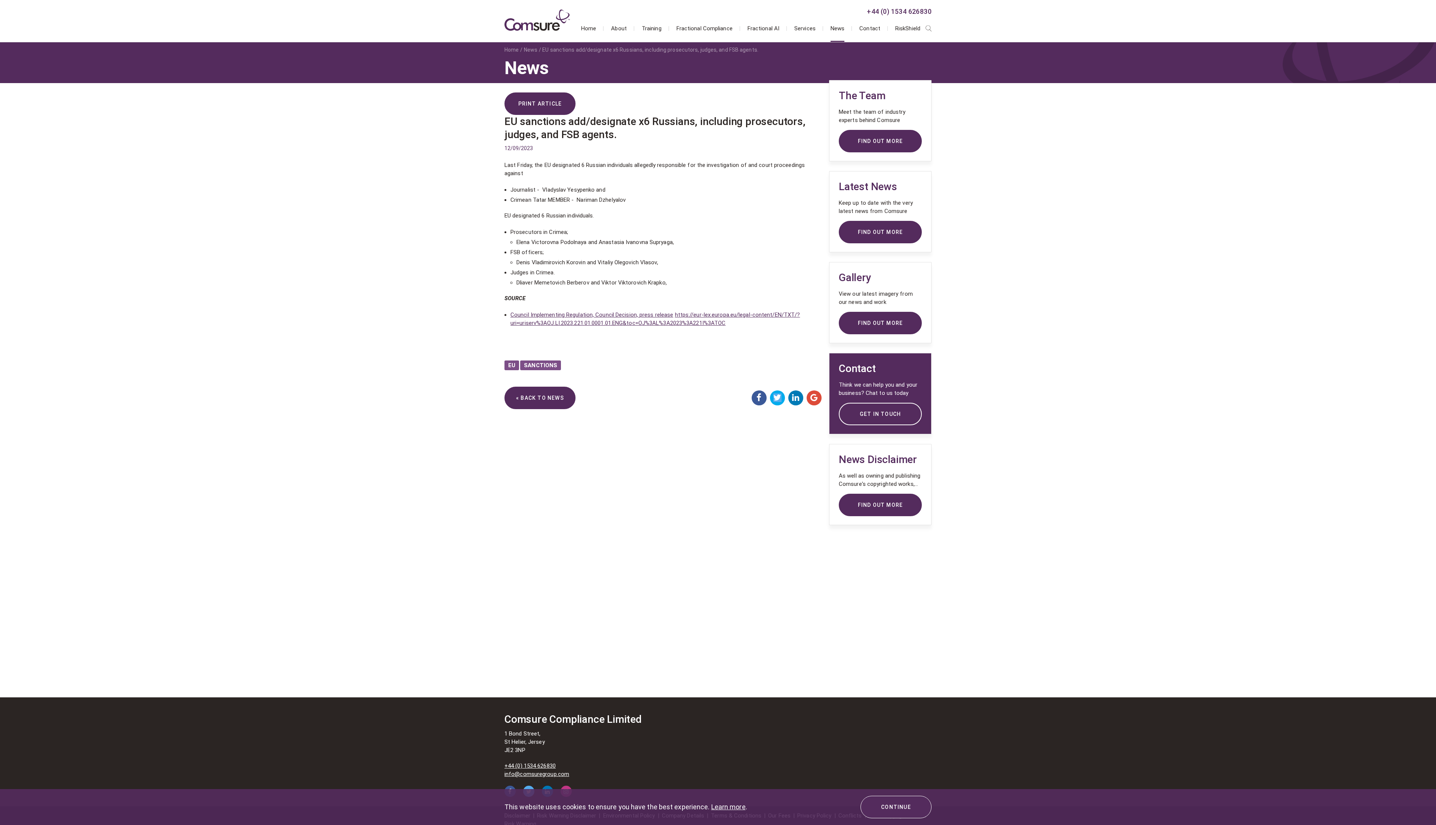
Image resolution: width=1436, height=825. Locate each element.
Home (588, 28)
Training (652, 28)
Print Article (540, 104)
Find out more (880, 505)
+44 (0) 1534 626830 (899, 11)
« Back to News (540, 398)
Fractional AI (763, 28)
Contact (869, 28)
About (619, 28)
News (837, 28)
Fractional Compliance (704, 28)
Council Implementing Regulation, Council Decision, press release (591, 314)
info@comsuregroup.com (536, 774)
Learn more (728, 807)
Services (805, 28)
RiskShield (907, 28)
